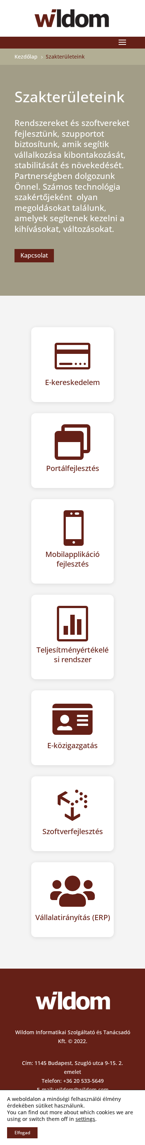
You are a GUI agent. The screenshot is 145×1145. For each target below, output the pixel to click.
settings (85, 1119)
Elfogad (22, 1132)
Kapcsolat (34, 255)
